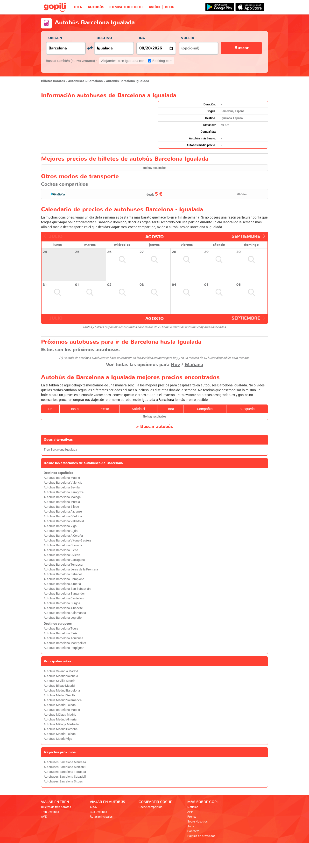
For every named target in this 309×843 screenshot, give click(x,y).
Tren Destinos (50, 812)
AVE (44, 816)
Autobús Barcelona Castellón (64, 598)
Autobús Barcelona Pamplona (64, 579)
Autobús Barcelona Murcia (62, 502)
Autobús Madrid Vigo (58, 739)
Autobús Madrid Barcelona (62, 690)
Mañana (194, 364)
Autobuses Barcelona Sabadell (65, 776)
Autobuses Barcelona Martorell (65, 767)
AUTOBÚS (96, 7)
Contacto (193, 831)
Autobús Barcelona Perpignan (64, 648)
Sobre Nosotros (197, 821)
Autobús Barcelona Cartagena (64, 560)
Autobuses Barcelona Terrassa (65, 772)
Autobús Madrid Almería (60, 719)
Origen (55, 38)
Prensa (192, 816)
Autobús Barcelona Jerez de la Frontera (71, 569)
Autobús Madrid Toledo (60, 705)
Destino (104, 38)
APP (190, 812)
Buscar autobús (156, 427)
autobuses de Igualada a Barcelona (147, 399)
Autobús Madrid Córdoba (60, 729)
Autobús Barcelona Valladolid (64, 521)
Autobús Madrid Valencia (61, 676)
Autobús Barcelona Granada (63, 545)
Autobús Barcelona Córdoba (63, 516)
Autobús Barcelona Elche (61, 550)
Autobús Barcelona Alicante (63, 511)
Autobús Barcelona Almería (62, 584)
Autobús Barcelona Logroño (63, 618)
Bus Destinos (98, 812)
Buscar (241, 48)
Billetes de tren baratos (56, 807)
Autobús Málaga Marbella (61, 724)
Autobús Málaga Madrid (60, 715)
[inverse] (90, 48)
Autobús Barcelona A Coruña (63, 536)
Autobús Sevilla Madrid (59, 681)
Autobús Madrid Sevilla (59, 695)
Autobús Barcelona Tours (61, 628)
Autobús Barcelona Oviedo (62, 555)
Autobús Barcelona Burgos (62, 603)
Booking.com (136, 60)
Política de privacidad (201, 836)
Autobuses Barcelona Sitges (63, 781)
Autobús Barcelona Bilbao (61, 507)
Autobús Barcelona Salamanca (65, 613)
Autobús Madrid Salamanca (63, 700)
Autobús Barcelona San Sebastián (67, 589)
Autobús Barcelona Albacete (63, 608)
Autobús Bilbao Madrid (59, 686)
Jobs (190, 826)
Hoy (175, 364)
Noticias (192, 807)
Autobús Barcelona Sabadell (63, 574)
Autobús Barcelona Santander (64, 593)
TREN (78, 7)
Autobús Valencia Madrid (61, 671)
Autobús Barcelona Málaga (62, 497)
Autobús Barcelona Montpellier (65, 643)
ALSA (93, 807)
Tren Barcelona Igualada (60, 449)
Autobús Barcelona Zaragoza (64, 492)
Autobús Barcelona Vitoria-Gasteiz (67, 540)
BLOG (170, 7)
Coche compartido (150, 807)
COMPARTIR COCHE (126, 7)
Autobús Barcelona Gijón (60, 531)
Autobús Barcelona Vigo (60, 526)
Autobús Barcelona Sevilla (62, 487)
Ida (142, 38)
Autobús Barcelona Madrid (62, 478)
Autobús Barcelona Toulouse (63, 638)
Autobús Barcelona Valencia (63, 482)
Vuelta (187, 38)
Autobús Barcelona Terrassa (63, 564)
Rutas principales (101, 816)
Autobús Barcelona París (60, 633)
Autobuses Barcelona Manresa (65, 762)
